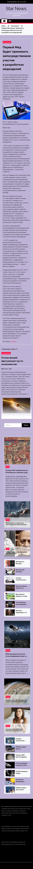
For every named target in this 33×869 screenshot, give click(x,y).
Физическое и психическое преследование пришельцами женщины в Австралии (16, 523)
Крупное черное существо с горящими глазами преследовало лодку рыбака (21, 587)
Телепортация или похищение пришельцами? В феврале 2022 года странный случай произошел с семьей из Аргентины (21, 603)
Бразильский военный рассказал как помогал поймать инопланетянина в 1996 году (22, 571)
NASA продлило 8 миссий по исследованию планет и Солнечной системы (16, 655)
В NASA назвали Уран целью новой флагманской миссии (21, 789)
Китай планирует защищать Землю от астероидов (22, 764)
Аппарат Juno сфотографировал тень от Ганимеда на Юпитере (16, 700)
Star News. (16, 8)
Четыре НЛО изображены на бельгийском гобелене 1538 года (17, 472)
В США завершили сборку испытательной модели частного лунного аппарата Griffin (22, 772)
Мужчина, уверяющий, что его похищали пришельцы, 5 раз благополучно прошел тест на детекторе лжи (21, 612)
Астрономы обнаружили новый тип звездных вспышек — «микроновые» (21, 780)
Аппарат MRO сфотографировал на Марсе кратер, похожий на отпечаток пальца (21, 756)
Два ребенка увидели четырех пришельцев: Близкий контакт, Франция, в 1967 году (22, 595)
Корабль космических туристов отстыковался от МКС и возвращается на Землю (21, 740)
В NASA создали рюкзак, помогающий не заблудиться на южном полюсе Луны (21, 748)
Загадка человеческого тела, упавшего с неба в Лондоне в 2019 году (21, 579)
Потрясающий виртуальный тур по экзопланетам (12, 361)
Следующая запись (8, 349)
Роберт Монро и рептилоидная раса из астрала (16, 552)
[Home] (4, 21)
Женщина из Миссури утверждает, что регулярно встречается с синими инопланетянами (21, 563)
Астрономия (6, 353)
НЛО (7, 467)
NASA (8, 650)
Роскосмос (7, 42)
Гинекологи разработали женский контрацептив (14, 729)
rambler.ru (13, 341)
